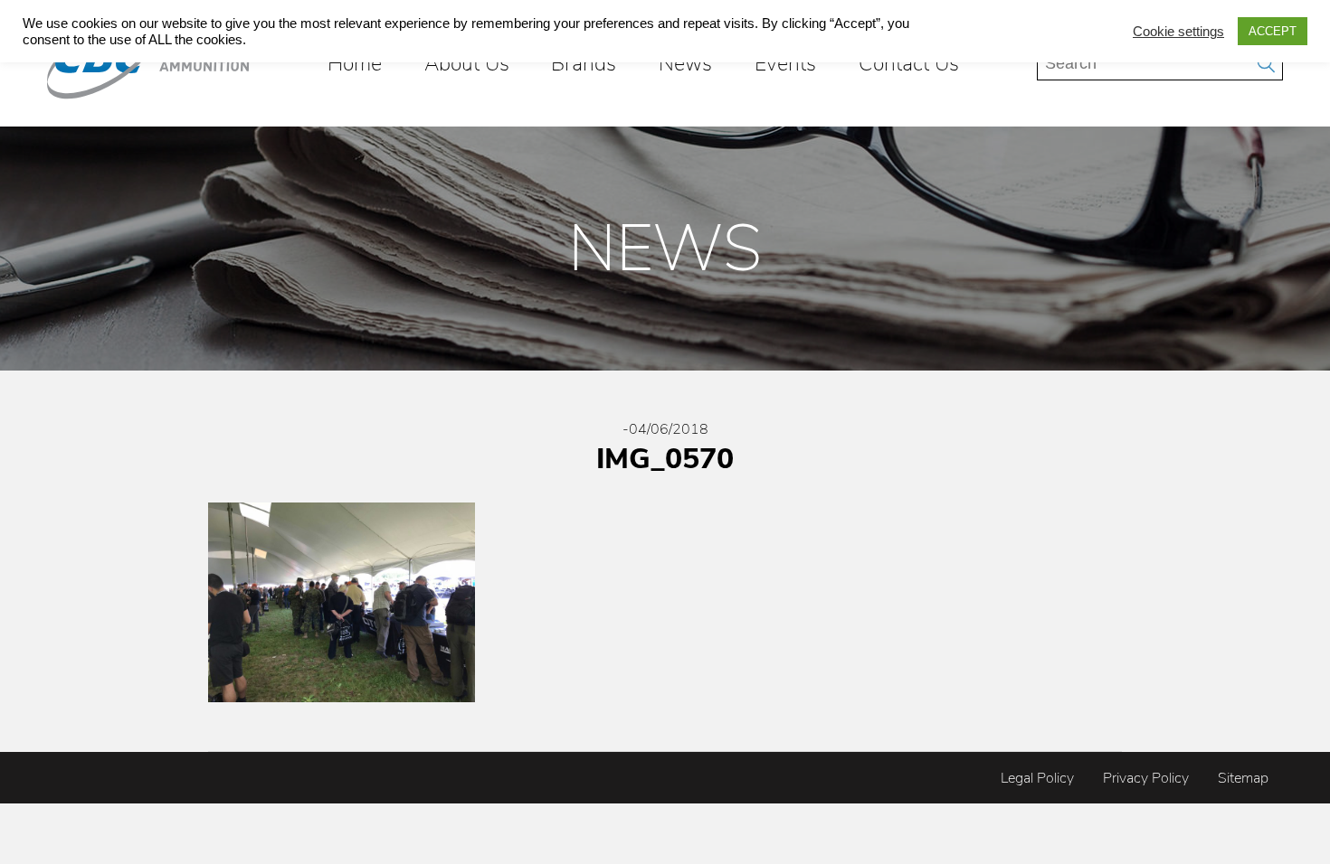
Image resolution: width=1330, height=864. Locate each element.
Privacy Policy (1146, 778)
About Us (466, 63)
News (685, 63)
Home (355, 63)
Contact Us (909, 63)
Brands (583, 63)
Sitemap (1243, 778)
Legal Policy (1037, 778)
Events (785, 63)
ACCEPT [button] (1273, 31)
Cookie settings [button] (1178, 31)
